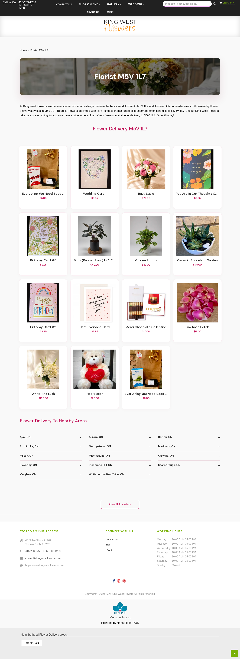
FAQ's (109, 549)
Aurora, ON (96, 437)
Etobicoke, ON (29, 446)
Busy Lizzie (146, 194)
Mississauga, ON (99, 455)
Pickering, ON (28, 465)
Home (23, 50)
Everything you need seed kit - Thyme (146, 394)
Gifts (109, 12)
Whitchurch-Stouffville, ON (106, 474)
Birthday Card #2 (43, 327)
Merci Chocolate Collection (146, 327)
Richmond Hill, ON (100, 465)
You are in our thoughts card (197, 194)
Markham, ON (166, 446)
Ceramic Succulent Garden (197, 260)
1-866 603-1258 (51, 551)
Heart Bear (95, 394)
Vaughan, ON (28, 474)
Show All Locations (120, 504)
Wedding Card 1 (94, 194)
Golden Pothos (146, 260)
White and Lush (43, 394)
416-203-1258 (33, 551)
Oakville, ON (166, 455)
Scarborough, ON (169, 465)
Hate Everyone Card (95, 327)
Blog (108, 544)
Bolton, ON (165, 437)
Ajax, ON (25, 437)
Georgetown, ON (100, 446)
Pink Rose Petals (197, 327)
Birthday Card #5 (43, 260)
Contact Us (64, 4)
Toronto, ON (31, 642)
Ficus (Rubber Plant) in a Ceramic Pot (94, 260)
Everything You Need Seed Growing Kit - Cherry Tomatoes (43, 194)
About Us (93, 12)
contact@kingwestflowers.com (43, 558)
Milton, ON (26, 455)
